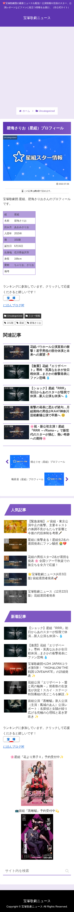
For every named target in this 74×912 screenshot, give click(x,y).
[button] (67, 871)
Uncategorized (14, 316)
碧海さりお (35, 323)
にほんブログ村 (13, 305)
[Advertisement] (37, 66)
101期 (10, 323)
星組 (21, 323)
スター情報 (34, 316)
